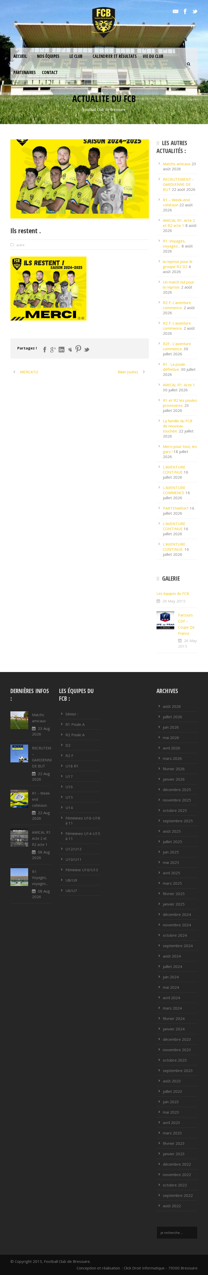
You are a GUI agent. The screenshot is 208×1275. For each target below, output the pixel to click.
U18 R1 (72, 765)
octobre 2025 (175, 810)
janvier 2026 (174, 779)
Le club (76, 56)
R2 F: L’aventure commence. (177, 305)
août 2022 (172, 1205)
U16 (69, 786)
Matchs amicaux (176, 163)
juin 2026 (171, 727)
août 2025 (172, 831)
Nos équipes (48, 56)
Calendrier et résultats (115, 56)
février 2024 (174, 1018)
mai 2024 (171, 987)
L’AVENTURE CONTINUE (174, 469)
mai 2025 (171, 862)
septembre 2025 (178, 820)
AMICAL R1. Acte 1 (179, 384)
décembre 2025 (177, 789)
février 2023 (174, 1143)
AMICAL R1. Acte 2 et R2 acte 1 (179, 223)
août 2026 (172, 706)
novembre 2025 (177, 799)
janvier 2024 (174, 1028)
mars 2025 (172, 883)
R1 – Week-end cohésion (176, 202)
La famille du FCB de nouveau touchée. (177, 425)
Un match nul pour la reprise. (178, 284)
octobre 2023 (175, 1060)
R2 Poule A (74, 734)
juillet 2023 (172, 1091)
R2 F (69, 755)
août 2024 (172, 956)
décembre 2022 (177, 1164)
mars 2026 (172, 758)
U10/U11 (73, 859)
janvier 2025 (174, 904)
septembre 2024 (178, 945)
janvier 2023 (174, 1153)
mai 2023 (171, 1112)
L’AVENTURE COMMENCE (174, 490)
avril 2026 (171, 747)
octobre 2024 (175, 935)
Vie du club (153, 56)
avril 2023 (171, 1122)
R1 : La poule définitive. (174, 367)
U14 (69, 807)
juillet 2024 (172, 966)
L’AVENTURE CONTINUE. (174, 547)
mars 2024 (172, 1008)
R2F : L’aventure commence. (177, 346)
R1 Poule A (74, 724)
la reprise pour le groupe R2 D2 (178, 264)
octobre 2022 (175, 1184)
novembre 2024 (177, 924)
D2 (68, 745)
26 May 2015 (173, 600)
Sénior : (71, 713)
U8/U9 (71, 880)
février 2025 (174, 893)
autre (20, 245)
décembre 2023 (177, 1039)
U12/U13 (73, 848)
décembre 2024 (177, 914)
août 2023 (172, 1080)
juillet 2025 (172, 841)
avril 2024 (171, 997)
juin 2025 (171, 851)
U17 (69, 776)
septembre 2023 (178, 1070)
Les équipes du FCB (173, 593)
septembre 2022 (178, 1195)
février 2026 (174, 768)
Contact (50, 72)
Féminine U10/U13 (81, 869)
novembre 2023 (177, 1049)
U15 (69, 797)
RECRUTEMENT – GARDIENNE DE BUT (178, 184)
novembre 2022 (177, 1174)
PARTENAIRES (24, 72)
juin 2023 (171, 1101)
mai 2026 (171, 737)
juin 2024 (171, 976)
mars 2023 (172, 1132)
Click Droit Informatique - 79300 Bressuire (161, 1267)
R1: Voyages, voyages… (174, 243)
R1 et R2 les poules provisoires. (180, 403)
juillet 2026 (172, 716)
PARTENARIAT (176, 508)
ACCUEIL (20, 56)
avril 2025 (171, 872)
